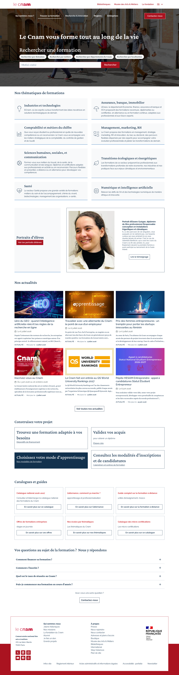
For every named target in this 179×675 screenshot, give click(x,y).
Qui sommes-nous (52, 624)
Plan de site (96, 653)
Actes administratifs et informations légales (98, 663)
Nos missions (49, 629)
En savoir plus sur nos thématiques (89, 532)
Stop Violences (97, 650)
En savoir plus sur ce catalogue (38, 507)
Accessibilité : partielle (132, 663)
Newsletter (152, 663)
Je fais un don (49, 638)
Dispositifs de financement (28, 442)
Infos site (47, 663)
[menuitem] (103, 4)
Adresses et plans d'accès (102, 635)
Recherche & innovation (76, 16)
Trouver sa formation (50, 16)
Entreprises (112, 16)
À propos (95, 624)
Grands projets (50, 641)
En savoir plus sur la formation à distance (140, 507)
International (96, 647)
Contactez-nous (154, 16)
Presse (94, 627)
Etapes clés (98, 443)
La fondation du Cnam (53, 632)
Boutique (95, 638)
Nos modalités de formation (29, 461)
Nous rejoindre (97, 629)
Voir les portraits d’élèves (30, 242)
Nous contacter (98, 632)
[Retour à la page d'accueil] (22, 4)
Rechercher (110, 65)
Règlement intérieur (65, 663)
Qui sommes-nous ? (24, 16)
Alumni (46, 635)
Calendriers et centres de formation (109, 465)
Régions (98, 16)
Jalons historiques (51, 627)
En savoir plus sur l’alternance (89, 507)
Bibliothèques (97, 644)
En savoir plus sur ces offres (39, 532)
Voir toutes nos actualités (89, 409)
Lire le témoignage (139, 257)
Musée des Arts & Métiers (102, 641)
